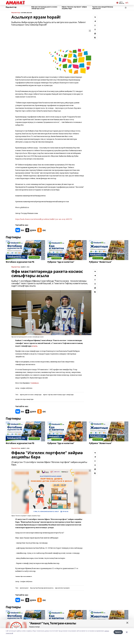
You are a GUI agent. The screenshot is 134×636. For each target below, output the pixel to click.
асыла (34, 346)
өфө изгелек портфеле (62, 588)
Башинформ (35, 383)
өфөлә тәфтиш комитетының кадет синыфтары (58, 394)
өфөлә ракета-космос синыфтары (30, 394)
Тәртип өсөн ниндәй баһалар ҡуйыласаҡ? (102, 7)
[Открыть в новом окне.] (19, 230)
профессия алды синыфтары (24, 399)
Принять (118, 632)
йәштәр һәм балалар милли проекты (41, 588)
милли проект (24, 588)
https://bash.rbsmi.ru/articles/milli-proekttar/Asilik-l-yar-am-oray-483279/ (43, 219)
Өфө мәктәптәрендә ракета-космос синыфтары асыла (44, 7)
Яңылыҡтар (11, 7)
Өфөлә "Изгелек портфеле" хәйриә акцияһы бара (74, 7)
